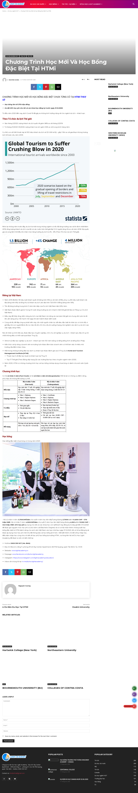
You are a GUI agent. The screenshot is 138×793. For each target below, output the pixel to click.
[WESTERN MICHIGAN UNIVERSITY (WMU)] (100, 136)
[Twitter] (40, 87)
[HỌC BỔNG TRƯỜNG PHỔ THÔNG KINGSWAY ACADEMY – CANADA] (53, 762)
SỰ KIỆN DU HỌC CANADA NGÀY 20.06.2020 (74, 779)
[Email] (58, 87)
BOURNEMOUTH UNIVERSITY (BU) (22, 688)
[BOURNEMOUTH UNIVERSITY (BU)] (23, 670)
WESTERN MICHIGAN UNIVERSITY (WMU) (117, 134)
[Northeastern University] (68, 632)
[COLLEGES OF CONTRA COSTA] (68, 670)
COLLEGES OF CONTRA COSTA (65, 688)
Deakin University (81, 607)
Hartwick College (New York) (19, 650)
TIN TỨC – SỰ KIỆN (68, 4)
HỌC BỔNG (53, 4)
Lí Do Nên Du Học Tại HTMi (15, 607)
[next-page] (99, 143)
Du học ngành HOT (13, 11)
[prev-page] (95, 143)
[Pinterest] (46, 87)
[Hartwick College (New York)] (23, 632)
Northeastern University (61, 650)
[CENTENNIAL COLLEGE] (53, 772)
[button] (133, 4)
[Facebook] (34, 87)
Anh (4, 684)
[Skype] (9, 779)
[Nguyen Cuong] (4, 80)
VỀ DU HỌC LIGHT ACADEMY (90, 4)
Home (4, 11)
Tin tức (29, 56)
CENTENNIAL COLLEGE (67, 769)
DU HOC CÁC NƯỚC (37, 4)
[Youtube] (15, 779)
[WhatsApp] (52, 87)
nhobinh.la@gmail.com (17, 773)
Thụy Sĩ (22, 56)
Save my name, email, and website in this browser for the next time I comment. (31, 736)
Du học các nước (7, 646)
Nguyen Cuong (14, 80)
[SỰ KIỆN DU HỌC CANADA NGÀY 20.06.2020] (53, 781)
